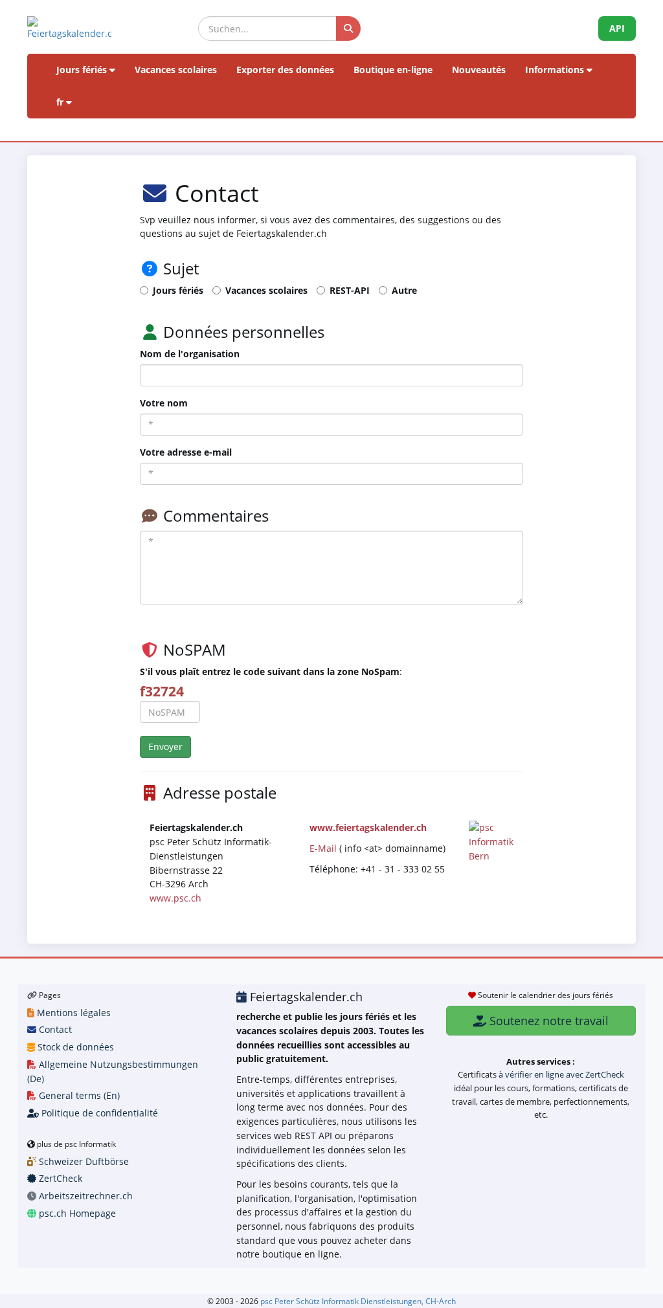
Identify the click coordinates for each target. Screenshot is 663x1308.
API (617, 28)
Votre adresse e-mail (186, 452)
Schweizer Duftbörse (82, 1161)
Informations (556, 69)
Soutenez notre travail (547, 1020)
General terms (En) (78, 1095)
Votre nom (164, 403)
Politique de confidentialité (98, 1113)
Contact (54, 1029)
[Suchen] (348, 28)
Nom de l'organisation (190, 354)
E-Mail (323, 848)
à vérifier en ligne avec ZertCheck (561, 1074)
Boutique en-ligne (393, 69)
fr (61, 102)
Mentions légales (72, 1012)
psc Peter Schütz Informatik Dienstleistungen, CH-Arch (358, 1301)
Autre (404, 290)
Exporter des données (285, 69)
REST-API (350, 290)
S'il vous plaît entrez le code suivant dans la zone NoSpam (269, 671)
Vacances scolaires (176, 69)
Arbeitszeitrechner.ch (84, 1196)
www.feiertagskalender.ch (368, 827)
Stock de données (74, 1047)
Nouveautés (479, 69)
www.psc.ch (175, 898)
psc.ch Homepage (76, 1213)
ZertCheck (59, 1178)
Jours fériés (82, 69)
